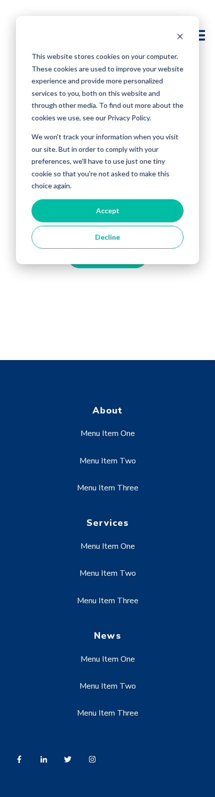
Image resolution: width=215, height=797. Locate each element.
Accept (108, 210)
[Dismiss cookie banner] (180, 37)
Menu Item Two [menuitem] (108, 460)
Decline (107, 237)
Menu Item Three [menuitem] (107, 487)
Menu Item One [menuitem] (107, 433)
